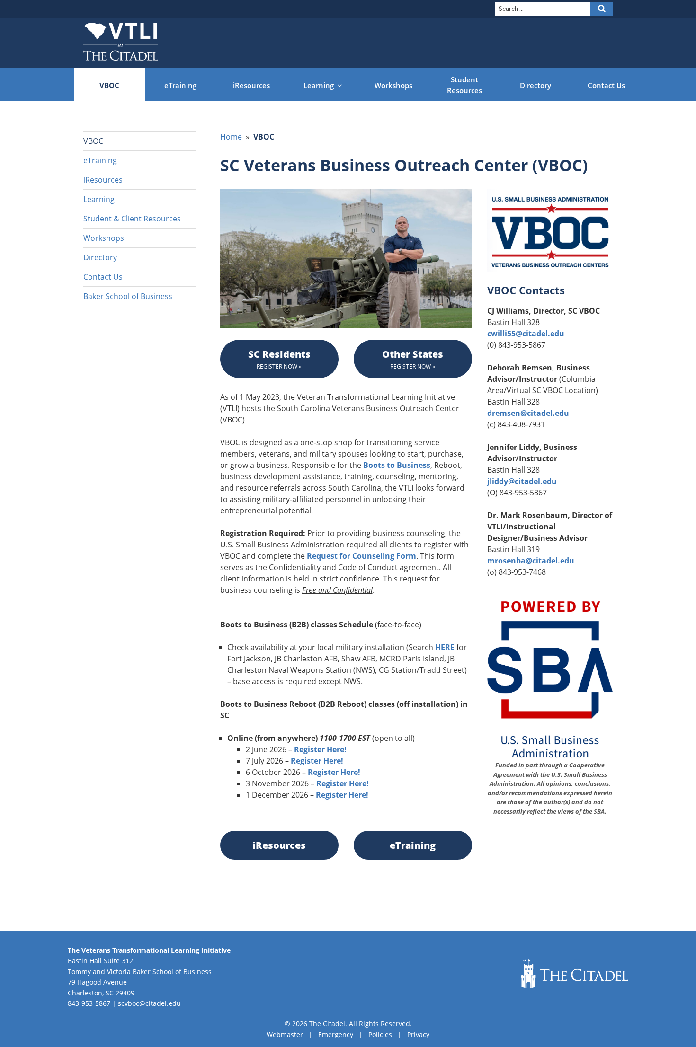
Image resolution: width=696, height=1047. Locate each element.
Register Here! (320, 749)
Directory (535, 85)
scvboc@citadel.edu (149, 1003)
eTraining (180, 85)
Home (231, 137)
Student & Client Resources (132, 218)
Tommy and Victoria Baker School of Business (140, 971)
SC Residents (279, 359)
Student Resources (464, 85)
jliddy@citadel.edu (522, 481)
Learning (318, 85)
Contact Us (606, 85)
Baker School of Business (127, 296)
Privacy (418, 1034)
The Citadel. (328, 1023)
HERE (445, 647)
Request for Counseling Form (361, 556)
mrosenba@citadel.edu (530, 560)
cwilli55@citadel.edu (525, 333)
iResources (251, 85)
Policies (380, 1034)
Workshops (393, 85)
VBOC (109, 85)
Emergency (335, 1034)
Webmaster (285, 1034)
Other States (412, 359)
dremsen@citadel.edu (528, 413)
